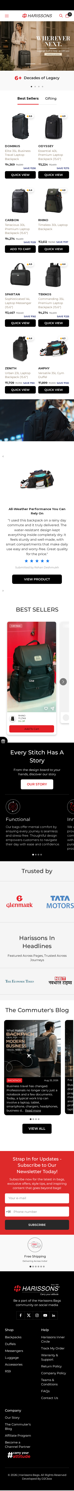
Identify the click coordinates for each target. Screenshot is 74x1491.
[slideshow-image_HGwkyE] (37, 46)
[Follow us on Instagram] (37, 1315)
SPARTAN (12, 294)
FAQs (45, 1391)
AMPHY (44, 368)
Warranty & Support (49, 1357)
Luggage (12, 1358)
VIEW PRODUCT (37, 579)
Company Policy (53, 1373)
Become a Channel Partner (17, 1444)
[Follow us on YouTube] (45, 1315)
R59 (8, 1371)
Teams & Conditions (49, 1382)
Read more (33, 1110)
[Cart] (67, 16)
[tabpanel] (34, 823)
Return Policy (51, 1366)
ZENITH (10, 368)
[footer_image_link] (37, 1290)
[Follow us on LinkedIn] (53, 1315)
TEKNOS (44, 294)
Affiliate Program (18, 1435)
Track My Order (53, 1348)
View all (37, 1129)
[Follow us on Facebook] (20, 1315)
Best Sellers (28, 98)
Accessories (13, 1364)
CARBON (12, 220)
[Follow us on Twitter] (29, 1315)
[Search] (61, 16)
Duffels (10, 1344)
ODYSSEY (45, 146)
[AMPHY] (37, 480)
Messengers (14, 1351)
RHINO (43, 220)
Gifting (51, 98)
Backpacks (13, 1337)
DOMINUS (12, 146)
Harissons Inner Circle (53, 1339)
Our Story (37, 784)
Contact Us (49, 1398)
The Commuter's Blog (18, 1426)
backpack (14, 1080)
